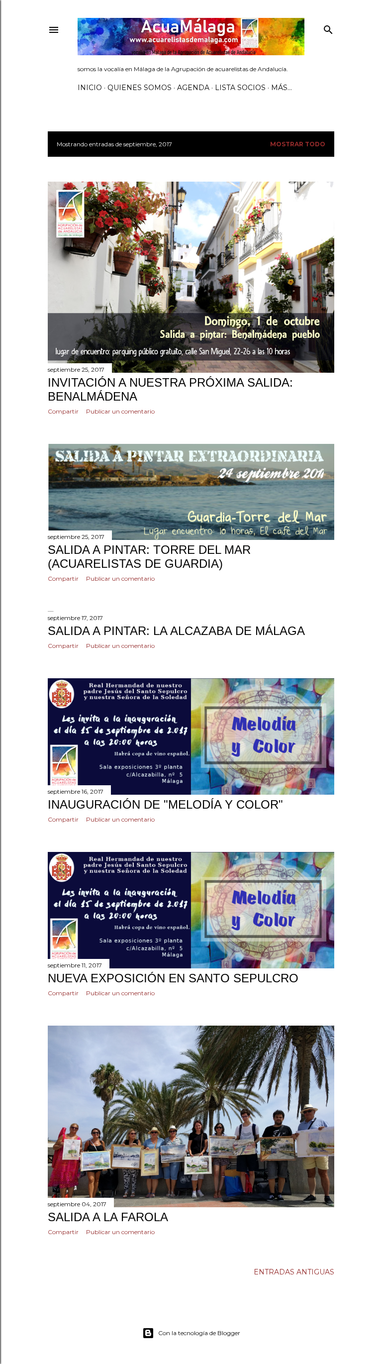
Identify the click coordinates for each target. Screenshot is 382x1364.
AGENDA (193, 87)
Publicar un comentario (120, 411)
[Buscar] (328, 27)
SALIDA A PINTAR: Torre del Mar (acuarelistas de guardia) (149, 556)
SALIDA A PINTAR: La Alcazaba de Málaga (176, 630)
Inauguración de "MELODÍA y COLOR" (165, 804)
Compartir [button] (63, 411)
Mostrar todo (297, 144)
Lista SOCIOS (240, 87)
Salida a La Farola (108, 1217)
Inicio (90, 87)
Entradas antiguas (294, 1271)
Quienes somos (139, 87)
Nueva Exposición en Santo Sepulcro (173, 978)
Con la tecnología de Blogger (199, 1333)
